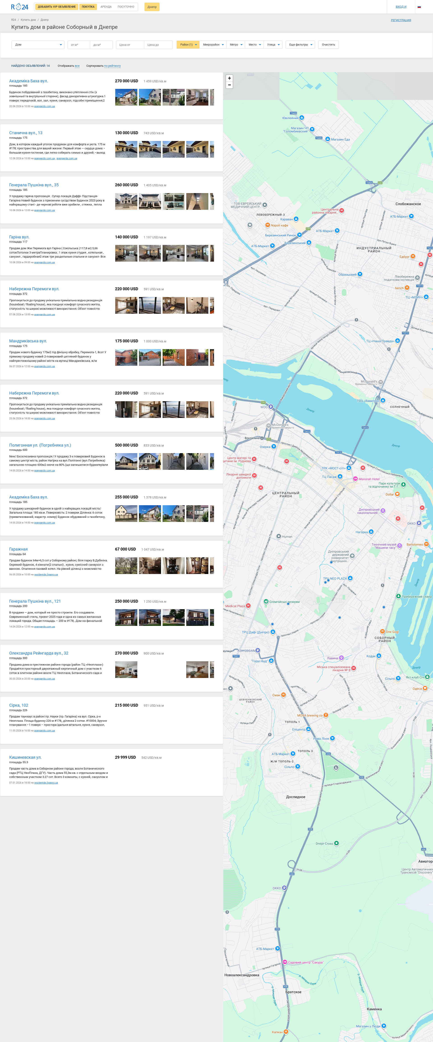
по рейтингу (112, 65)
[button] (229, 78)
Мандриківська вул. (28, 341)
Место (253, 44)
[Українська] (419, 3)
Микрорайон (211, 44)
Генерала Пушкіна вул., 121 (35, 601)
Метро (234, 44)
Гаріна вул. (19, 237)
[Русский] (419, 6)
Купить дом (28, 19)
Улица (271, 44)
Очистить (328, 44)
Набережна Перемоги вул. (34, 288)
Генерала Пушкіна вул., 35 (34, 184)
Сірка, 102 (18, 705)
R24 (13, 19)
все (77, 65)
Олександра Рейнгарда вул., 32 (38, 653)
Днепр (152, 7)
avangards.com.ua (44, 106)
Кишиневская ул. (25, 757)
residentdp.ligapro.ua (46, 574)
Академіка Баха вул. (28, 80)
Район (186, 44)
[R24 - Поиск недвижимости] (19, 6)
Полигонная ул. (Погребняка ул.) (40, 445)
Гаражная (18, 549)
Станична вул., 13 (25, 132)
